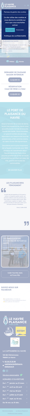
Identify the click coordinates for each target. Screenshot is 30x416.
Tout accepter (10, 30)
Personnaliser (20, 30)
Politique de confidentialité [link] (15, 36)
